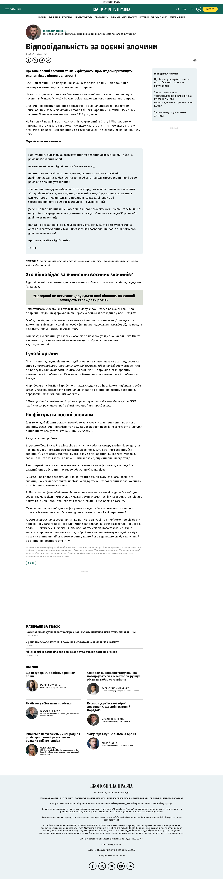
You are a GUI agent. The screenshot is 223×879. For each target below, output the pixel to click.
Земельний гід (178, 17)
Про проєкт (66, 798)
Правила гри (101, 17)
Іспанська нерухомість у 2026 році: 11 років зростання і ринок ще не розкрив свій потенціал (53, 737)
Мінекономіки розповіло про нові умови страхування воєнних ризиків (71, 652)
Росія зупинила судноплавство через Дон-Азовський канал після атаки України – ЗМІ (81, 632)
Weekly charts (159, 17)
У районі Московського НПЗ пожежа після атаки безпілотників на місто (72, 642)
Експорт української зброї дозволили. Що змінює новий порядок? (108, 707)
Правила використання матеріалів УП (127, 798)
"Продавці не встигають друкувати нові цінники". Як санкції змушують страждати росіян (84, 298)
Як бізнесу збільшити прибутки (49, 703)
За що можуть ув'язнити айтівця (170, 114)
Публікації (54, 17)
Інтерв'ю (144, 17)
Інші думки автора (166, 73)
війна (31, 563)
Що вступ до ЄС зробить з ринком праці (50, 674)
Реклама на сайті (49, 798)
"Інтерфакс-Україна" (123, 809)
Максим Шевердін (56, 31)
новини (42, 17)
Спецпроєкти (129, 17)
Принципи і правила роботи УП (166, 798)
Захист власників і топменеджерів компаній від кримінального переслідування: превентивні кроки (173, 99)
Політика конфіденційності (90, 798)
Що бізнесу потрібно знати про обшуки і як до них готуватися (171, 82)
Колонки (67, 17)
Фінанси (115, 17)
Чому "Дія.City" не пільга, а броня (111, 734)
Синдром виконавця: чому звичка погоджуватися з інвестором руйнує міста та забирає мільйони (113, 676)
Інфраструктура (83, 17)
